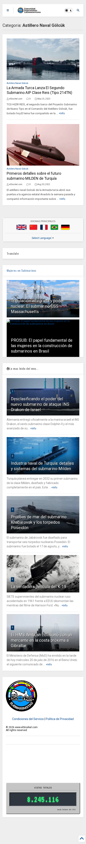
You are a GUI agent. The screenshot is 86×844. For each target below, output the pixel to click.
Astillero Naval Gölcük (17, 83)
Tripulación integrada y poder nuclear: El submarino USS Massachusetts (37, 306)
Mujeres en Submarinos (21, 270)
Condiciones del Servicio (28, 719)
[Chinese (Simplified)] (33, 227)
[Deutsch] (65, 227)
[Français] (44, 227)
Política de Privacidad (60, 719)
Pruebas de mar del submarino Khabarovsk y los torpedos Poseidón (39, 522)
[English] (21, 227)
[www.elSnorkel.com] (31, 12)
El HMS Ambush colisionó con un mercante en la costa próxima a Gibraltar (41, 640)
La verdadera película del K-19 (38, 586)
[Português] (54, 227)
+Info (62, 113)
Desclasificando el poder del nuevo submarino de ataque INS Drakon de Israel (40, 404)
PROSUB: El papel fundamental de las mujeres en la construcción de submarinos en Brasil (41, 346)
